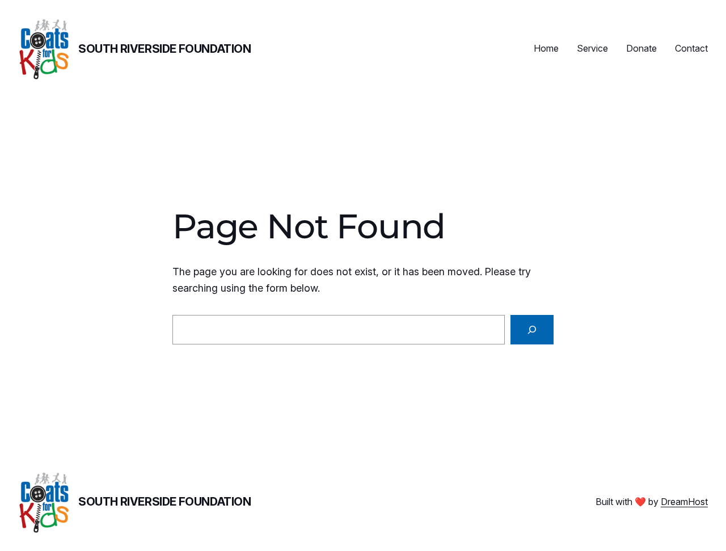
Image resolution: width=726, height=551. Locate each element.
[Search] (532, 329)
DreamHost (684, 501)
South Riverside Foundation (164, 49)
